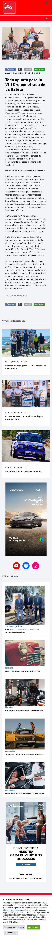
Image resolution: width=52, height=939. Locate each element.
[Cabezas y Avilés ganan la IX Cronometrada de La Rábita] (26, 343)
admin (9, 73)
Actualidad (10, 626)
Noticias (9, 668)
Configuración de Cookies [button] (14, 927)
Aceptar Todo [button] (33, 927)
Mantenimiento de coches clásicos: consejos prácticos (24, 711)
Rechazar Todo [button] (11, 933)
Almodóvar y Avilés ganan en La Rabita (23, 471)
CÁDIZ (19, 626)
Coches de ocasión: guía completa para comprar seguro (24, 794)
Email (29, 69)
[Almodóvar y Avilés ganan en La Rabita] (26, 446)
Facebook (11, 69)
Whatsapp (40, 69)
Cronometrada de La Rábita (17, 296)
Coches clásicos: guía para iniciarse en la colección (23, 671)
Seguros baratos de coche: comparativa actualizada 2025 (25, 754)
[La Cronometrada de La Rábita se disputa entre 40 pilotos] (26, 393)
